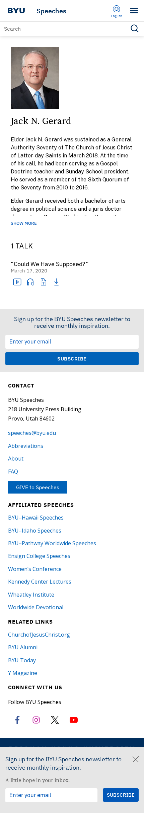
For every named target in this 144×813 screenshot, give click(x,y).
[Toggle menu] (134, 11)
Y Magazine (22, 673)
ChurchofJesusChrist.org (39, 635)
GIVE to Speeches (37, 487)
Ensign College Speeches (39, 556)
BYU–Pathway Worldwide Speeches (52, 543)
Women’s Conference (35, 569)
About (15, 459)
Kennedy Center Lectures (39, 582)
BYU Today (22, 660)
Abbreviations (25, 446)
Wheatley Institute (31, 595)
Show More (24, 223)
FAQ (13, 472)
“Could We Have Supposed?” (50, 264)
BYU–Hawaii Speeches (36, 518)
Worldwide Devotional (35, 607)
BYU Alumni (23, 647)
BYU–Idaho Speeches (34, 531)
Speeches (51, 11)
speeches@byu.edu (32, 433)
